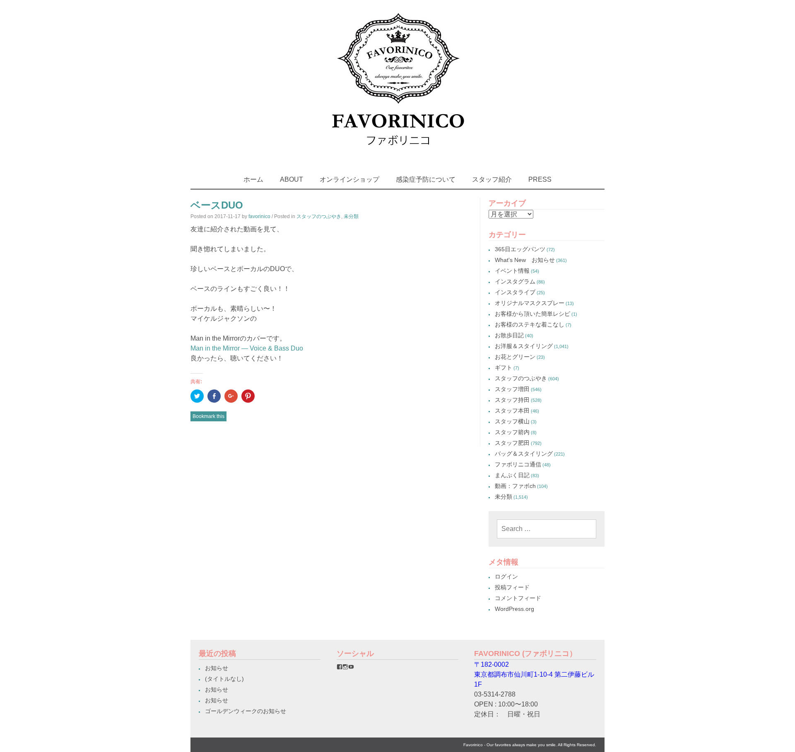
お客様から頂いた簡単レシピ (532, 313)
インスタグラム (515, 281)
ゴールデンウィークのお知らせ (245, 711)
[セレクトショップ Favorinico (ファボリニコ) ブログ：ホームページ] (397, 152)
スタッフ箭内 (512, 432)
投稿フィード (512, 587)
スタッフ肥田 (512, 443)
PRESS (540, 179)
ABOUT (291, 179)
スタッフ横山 (512, 421)
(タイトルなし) (224, 678)
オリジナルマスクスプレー (529, 303)
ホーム (253, 179)
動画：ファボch (515, 486)
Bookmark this (208, 416)
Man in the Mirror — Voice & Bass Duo (246, 348)
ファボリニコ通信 (518, 464)
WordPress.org (514, 608)
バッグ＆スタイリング (524, 453)
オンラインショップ (349, 179)
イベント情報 (512, 270)
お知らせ (216, 668)
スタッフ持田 (512, 399)
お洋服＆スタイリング (524, 346)
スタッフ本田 (512, 410)
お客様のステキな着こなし (529, 324)
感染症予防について (425, 179)
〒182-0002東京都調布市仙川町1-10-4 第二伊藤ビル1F (534, 674)
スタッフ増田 (512, 389)
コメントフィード (518, 598)
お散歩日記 (509, 335)
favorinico (259, 216)
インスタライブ (515, 292)
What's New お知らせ (525, 260)
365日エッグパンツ (520, 249)
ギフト (503, 367)
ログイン (506, 576)
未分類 (351, 216)
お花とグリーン (515, 356)
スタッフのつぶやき (318, 216)
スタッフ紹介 (492, 179)
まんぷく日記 (512, 475)
